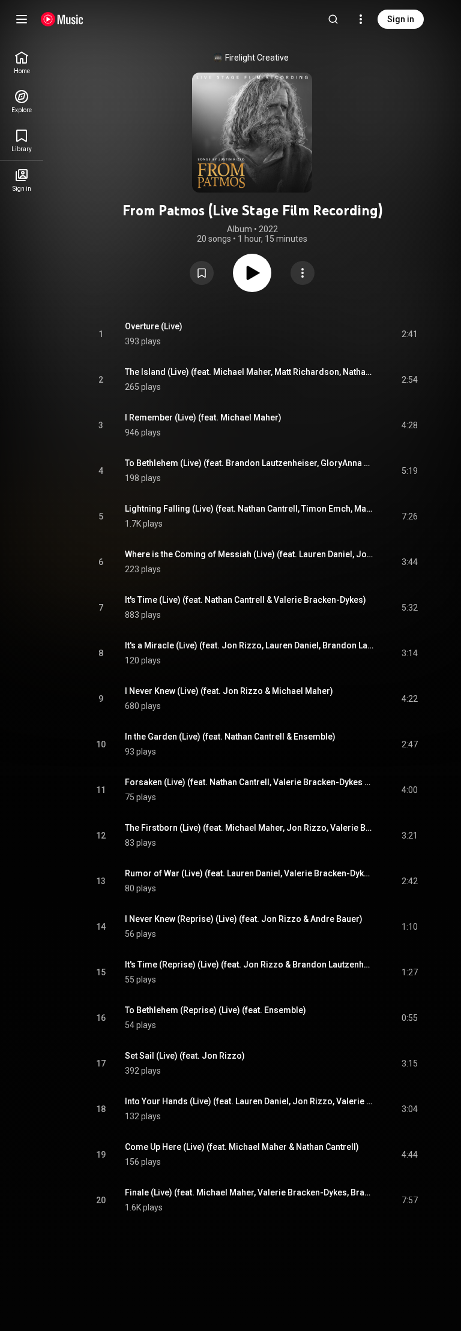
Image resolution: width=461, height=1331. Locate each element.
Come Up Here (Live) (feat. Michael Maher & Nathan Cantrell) (242, 1147)
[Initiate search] (333, 19)
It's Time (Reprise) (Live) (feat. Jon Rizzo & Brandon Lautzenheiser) (249, 964)
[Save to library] (201, 273)
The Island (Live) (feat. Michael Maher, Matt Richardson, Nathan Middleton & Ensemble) (249, 372)
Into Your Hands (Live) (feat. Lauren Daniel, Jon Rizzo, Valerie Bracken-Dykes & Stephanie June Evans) (249, 1101)
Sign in (400, 19)
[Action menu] (303, 273)
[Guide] (21, 19)
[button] (202, 273)
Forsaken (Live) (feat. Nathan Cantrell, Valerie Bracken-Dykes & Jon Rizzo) (249, 782)
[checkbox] (409, 334)
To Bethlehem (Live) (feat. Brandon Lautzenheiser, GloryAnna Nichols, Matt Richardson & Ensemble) (249, 463)
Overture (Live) (153, 326)
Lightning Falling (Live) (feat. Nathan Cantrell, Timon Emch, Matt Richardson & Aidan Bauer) (249, 508)
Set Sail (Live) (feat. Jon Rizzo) (185, 1055)
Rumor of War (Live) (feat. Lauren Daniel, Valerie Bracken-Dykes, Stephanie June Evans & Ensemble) (249, 873)
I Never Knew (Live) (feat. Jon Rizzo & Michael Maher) (229, 691)
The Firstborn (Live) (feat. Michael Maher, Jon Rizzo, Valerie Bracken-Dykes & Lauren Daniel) (249, 828)
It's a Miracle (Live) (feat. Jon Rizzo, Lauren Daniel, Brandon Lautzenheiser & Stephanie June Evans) (249, 645)
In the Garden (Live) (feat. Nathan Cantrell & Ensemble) (230, 736)
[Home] (62, 19)
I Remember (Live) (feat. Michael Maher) (203, 417)
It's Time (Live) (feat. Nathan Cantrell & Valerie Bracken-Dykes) (245, 600)
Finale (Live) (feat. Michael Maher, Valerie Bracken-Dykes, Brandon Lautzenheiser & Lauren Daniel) (249, 1192)
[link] (21, 62)
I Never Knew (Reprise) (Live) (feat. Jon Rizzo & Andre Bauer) (244, 919)
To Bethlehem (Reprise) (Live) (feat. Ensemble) (215, 1010)
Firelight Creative (257, 57)
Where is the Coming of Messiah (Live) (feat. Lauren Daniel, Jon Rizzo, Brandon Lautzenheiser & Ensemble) (249, 554)
